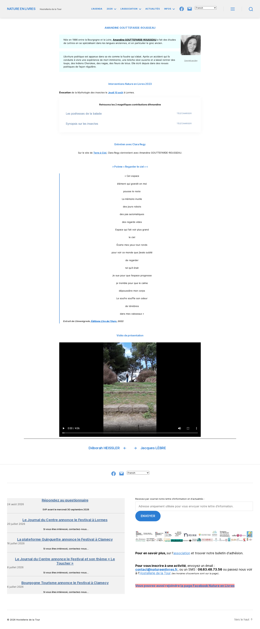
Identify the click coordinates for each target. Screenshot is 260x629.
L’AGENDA (96, 9)
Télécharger (184, 113)
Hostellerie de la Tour (155, 573)
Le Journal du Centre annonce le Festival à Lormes (64, 520)
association (181, 553)
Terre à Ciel (99, 152)
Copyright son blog (190, 60)
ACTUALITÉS (152, 9)
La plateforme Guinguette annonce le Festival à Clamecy (65, 539)
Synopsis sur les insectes (82, 123)
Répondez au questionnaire (65, 500)
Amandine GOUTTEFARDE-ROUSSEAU (134, 39)
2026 (109, 9)
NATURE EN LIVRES (21, 8)
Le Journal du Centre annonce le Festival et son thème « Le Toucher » (65, 561)
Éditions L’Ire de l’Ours (104, 321)
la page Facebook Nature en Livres (207, 586)
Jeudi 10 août (115, 92)
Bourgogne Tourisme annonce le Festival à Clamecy (65, 583)
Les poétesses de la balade (84, 113)
